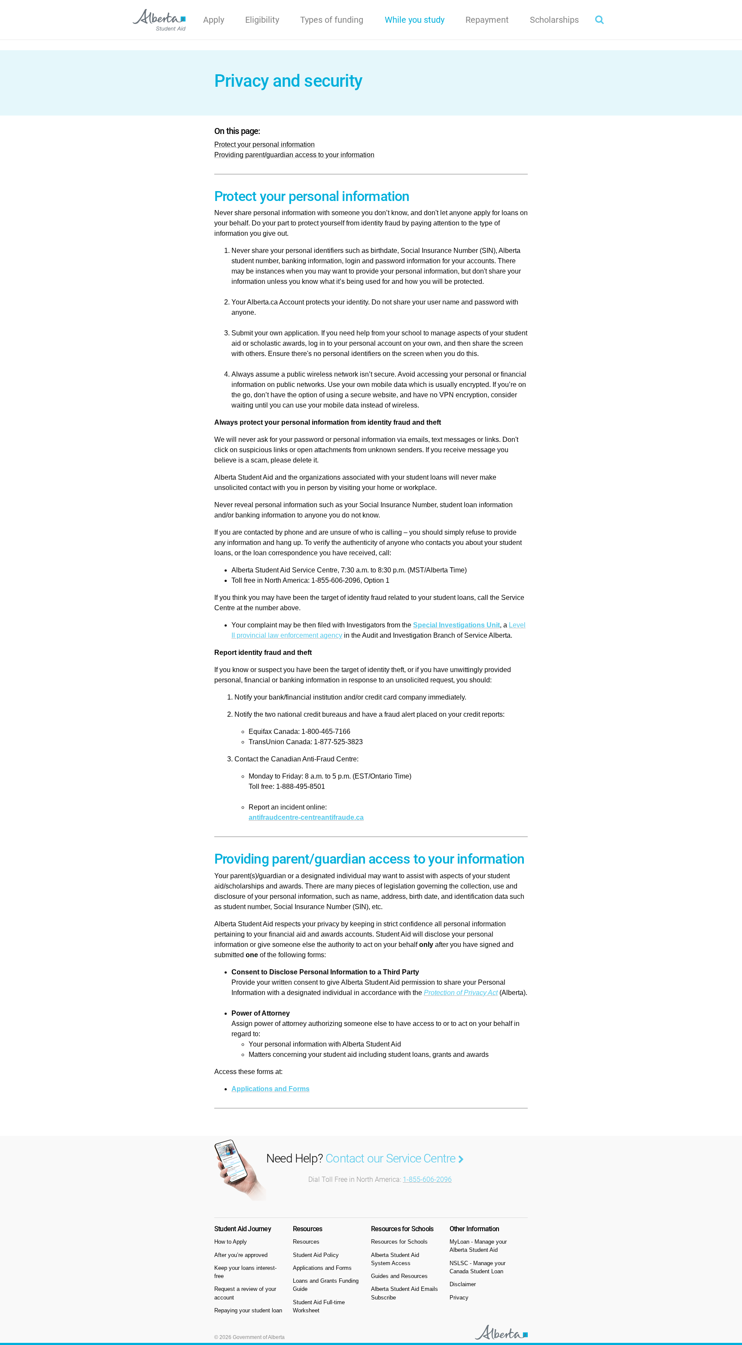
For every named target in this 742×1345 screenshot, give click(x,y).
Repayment (487, 20)
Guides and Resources (399, 1276)
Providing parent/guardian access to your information (294, 154)
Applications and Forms (270, 1088)
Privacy (459, 1297)
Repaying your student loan (248, 1310)
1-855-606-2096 (427, 1179)
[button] (599, 20)
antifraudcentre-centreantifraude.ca (306, 817)
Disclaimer (463, 1284)
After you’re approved (241, 1255)
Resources (306, 1241)
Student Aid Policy (316, 1255)
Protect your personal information (264, 144)
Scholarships (554, 20)
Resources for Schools (399, 1241)
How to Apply (230, 1241)
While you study (420, 19)
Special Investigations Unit (456, 625)
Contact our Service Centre (391, 1158)
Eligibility (262, 20)
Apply (213, 20)
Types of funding (331, 20)
